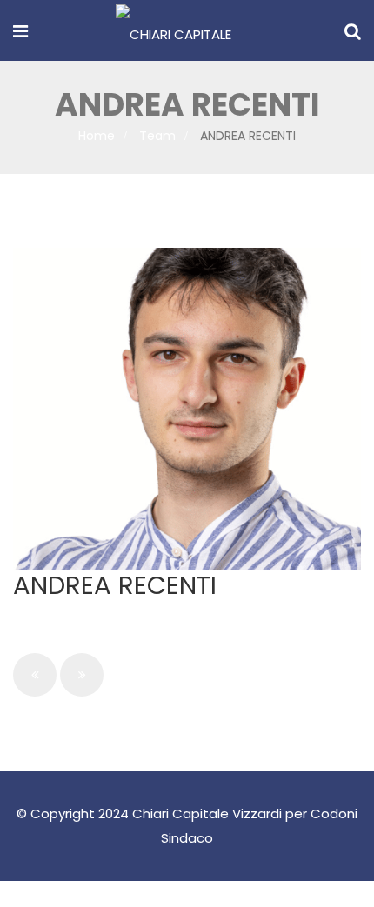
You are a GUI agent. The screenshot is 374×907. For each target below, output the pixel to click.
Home (96, 135)
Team (157, 135)
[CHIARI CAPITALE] (173, 32)
